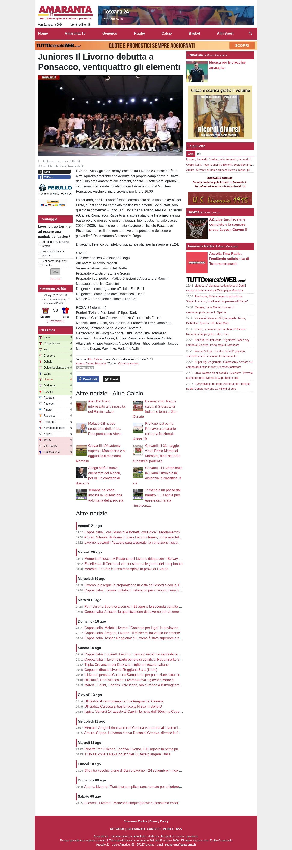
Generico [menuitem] (109, 33)
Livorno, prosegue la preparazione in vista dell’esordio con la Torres (135, 585)
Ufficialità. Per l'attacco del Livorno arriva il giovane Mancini (129, 680)
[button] (55, 271)
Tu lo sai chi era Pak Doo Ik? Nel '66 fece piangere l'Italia (127, 754)
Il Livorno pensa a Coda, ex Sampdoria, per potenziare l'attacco (132, 675)
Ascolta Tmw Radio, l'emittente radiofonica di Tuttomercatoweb (229, 259)
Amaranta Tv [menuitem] (75, 33)
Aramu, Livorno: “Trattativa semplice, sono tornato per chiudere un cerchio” (140, 787)
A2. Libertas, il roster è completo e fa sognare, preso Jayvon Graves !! (228, 224)
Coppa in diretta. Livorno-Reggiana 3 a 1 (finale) (120, 670)
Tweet (113, 379)
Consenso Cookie (135, 821)
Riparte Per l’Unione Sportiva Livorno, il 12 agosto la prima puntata (135, 749)
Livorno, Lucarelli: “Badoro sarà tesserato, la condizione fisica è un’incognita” (142, 542)
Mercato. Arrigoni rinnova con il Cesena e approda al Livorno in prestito (138, 728)
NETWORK (117, 829)
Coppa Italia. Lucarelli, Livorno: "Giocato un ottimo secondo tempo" (135, 654)
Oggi (191, 153)
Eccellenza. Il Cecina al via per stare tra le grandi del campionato (133, 564)
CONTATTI (154, 829)
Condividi (89, 379)
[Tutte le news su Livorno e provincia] (65, 13)
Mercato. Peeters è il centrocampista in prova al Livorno (126, 569)
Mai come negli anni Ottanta (54, 263)
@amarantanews (128, 363)
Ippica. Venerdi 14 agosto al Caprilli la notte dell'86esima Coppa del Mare (140, 711)
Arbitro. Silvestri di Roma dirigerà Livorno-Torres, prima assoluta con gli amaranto (145, 537)
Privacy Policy (158, 821)
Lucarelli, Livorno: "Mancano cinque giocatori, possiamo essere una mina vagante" (146, 803)
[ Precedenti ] (55, 321)
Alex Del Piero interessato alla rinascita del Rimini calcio (106, 406)
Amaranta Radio (200, 246)
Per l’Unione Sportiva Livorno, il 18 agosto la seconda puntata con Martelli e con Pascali (151, 606)
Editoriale (195, 55)
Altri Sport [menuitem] (225, 33)
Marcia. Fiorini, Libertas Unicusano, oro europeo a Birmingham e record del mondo (146, 685)
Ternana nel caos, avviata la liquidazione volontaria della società (105, 495)
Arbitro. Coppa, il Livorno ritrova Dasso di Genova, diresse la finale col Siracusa (144, 733)
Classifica (47, 330)
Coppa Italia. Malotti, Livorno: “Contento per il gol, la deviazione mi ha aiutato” (143, 628)
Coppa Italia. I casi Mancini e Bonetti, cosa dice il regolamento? (132, 532)
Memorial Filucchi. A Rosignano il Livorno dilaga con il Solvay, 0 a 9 (135, 558)
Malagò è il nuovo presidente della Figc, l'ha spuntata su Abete (105, 429)
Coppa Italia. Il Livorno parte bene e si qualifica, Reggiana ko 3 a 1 (134, 659)
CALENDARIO (136, 829)
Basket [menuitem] (194, 33)
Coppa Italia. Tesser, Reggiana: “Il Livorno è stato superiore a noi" (133, 638)
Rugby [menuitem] (139, 33)
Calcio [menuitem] (167, 33)
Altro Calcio (94, 359)
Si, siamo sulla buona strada (55, 243)
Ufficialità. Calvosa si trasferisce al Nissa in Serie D (123, 706)
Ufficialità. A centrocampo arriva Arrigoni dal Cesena (123, 701)
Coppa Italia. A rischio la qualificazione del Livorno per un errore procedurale (142, 611)
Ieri (199, 153)
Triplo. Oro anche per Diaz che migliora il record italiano (126, 664)
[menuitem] (250, 33)
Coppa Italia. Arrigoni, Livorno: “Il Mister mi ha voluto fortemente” (132, 633)
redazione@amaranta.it (180, 844)
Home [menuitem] (43, 33)
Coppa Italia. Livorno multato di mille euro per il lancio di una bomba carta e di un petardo (151, 590)
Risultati (55, 279)
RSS (179, 829)
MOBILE (168, 829)
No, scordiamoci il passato (53, 253)
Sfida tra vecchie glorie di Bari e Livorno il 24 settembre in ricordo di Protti (139, 770)
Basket (193, 212)
